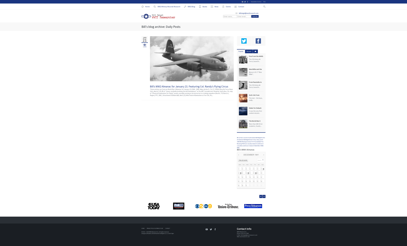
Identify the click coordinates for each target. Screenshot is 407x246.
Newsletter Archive (256, 2)
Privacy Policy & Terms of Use (155, 228)
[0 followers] (244, 41)
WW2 (262, 145)
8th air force (240, 137)
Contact (167, 228)
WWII (238, 148)
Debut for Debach (255, 108)
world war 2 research (248, 145)
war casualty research (251, 143)
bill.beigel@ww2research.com (248, 13)
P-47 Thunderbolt (256, 141)
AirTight (171, 233)
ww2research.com (245, 236)
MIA (241, 141)
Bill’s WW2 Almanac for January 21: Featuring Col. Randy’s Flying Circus (189, 86)
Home (143, 228)
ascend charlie (248, 137)
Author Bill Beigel (256, 137)
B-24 (262, 137)
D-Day (254, 139)
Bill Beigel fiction (248, 139)
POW (243, 143)
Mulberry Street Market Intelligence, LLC (157, 233)
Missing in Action (246, 141)
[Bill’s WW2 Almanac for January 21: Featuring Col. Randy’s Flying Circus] (231, 58)
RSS (264, 2)
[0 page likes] (258, 41)
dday (257, 139)
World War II (257, 145)
